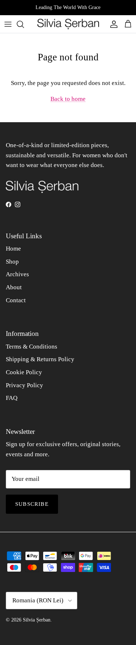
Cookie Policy (24, 372)
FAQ (11, 397)
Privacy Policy (24, 385)
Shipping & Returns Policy (40, 359)
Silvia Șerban (36, 620)
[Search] (24, 24)
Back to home (68, 98)
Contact (16, 300)
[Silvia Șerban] (68, 24)
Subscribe (32, 504)
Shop (12, 261)
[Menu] (8, 24)
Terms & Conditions (31, 346)
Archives (17, 274)
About (14, 287)
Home (13, 248)
